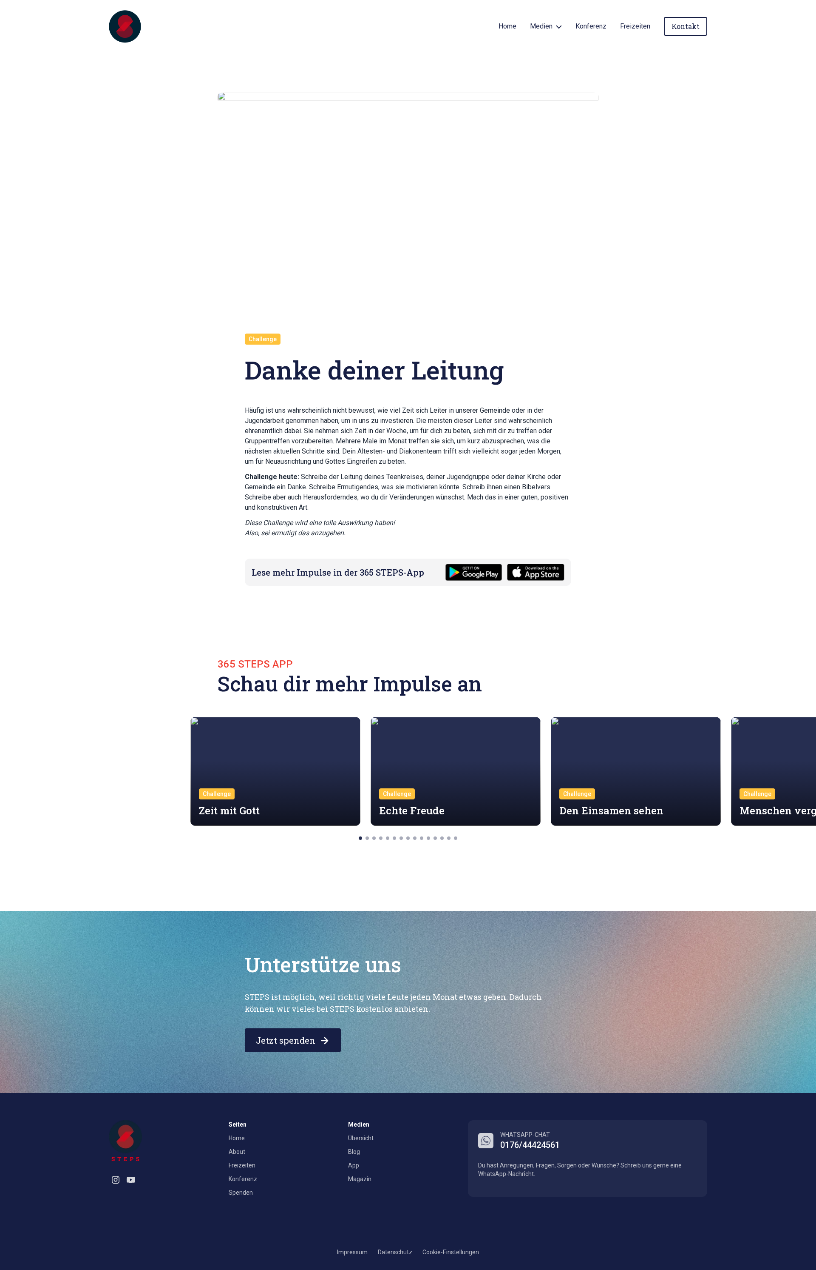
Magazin (359, 1179)
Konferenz (590, 26)
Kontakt (686, 26)
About (237, 1151)
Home (507, 26)
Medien (541, 26)
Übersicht (361, 1138)
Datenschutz (395, 1252)
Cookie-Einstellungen (450, 1252)
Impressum (352, 1252)
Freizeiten (635, 26)
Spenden (241, 1192)
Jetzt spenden (285, 1040)
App (353, 1165)
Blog (354, 1151)
